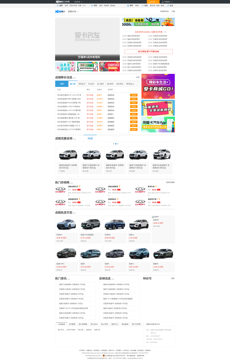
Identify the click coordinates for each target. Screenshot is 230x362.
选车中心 (114, 324)
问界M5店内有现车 (160, 70)
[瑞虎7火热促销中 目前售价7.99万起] (91, 147)
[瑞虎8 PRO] (66, 246)
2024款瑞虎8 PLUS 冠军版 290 (69, 103)
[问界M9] (115, 217)
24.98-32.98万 (158, 223)
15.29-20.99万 (86, 267)
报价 (101, 5)
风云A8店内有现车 (134, 67)
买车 (95, 5)
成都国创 (111, 95)
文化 (171, 5)
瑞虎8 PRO (60, 264)
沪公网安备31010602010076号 (115, 356)
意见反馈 (141, 350)
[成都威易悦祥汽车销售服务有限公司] (60, 199)
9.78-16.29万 (109, 267)
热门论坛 (94, 324)
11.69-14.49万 (158, 267)
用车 (131, 5)
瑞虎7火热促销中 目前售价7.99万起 (72, 284)
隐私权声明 (140, 356)
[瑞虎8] (115, 246)
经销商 (106, 5)
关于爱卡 (82, 350)
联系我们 (97, 350)
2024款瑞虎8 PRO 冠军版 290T (69, 99)
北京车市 (77, 2)
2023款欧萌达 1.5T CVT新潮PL (69, 129)
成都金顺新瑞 (113, 186)
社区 (146, 5)
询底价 (134, 95)
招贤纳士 (89, 350)
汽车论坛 (126, 350)
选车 (61, 5)
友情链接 (61, 324)
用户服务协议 (131, 356)
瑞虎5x (131, 264)
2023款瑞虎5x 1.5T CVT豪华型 (69, 110)
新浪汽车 (97, 330)
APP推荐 (72, 324)
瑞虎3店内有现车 (133, 39)
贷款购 (112, 5)
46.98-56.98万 (110, 238)
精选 (162, 5)
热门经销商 (83, 324)
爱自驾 (152, 5)
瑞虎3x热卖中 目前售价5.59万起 (71, 303)
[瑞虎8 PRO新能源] (90, 217)
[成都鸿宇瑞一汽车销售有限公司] (140, 199)
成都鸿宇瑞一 (153, 199)
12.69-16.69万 (61, 267)
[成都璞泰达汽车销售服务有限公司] (100, 199)
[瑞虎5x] (139, 246)
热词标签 (125, 324)
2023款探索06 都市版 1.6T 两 (68, 118)
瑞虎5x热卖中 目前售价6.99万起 (115, 308)
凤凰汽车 (89, 330)
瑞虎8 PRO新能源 (87, 235)
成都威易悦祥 (73, 199)
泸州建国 (62, 171)
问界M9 (107, 235)
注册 (173, 11)
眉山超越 (85, 171)
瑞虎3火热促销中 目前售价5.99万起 (72, 313)
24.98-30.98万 (61, 238)
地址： (148, 330)
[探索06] (163, 246)
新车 (66, 5)
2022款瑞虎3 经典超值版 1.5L (68, 114)
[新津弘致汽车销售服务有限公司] (140, 186)
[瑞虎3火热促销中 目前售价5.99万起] (161, 147)
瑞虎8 (107, 264)
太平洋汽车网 (70, 330)
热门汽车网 (136, 324)
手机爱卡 (148, 350)
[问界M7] (155, 217)
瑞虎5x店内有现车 (134, 64)
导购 (71, 5)
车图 (79, 5)
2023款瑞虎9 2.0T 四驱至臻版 (68, 122)
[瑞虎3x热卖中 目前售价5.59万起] (68, 147)
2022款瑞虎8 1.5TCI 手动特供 (68, 106)
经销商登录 (164, 11)
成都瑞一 (111, 114)
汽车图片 (119, 350)
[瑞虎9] (90, 246)
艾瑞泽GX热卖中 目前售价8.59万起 (72, 289)
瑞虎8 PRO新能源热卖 (161, 64)
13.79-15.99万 (86, 238)
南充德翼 (132, 171)
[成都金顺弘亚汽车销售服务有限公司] (60, 186)
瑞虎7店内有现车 (133, 36)
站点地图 (133, 350)
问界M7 (156, 220)
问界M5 (59, 235)
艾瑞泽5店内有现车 (89, 57)
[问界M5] (66, 217)
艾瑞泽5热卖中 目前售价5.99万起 (71, 294)
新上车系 (104, 324)
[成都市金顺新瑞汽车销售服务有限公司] (100, 186)
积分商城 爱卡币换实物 (148, 51)
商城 (137, 5)
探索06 (155, 264)
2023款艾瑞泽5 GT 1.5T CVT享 (69, 95)
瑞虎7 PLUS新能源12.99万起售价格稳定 (118, 299)
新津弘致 (151, 186)
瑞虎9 (83, 264)
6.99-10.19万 (133, 267)
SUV (84, 5)
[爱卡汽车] (62, 1)
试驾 (75, 5)
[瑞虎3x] (139, 217)
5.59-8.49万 (133, 238)
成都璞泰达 (112, 199)
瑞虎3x (131, 235)
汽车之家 (80, 330)
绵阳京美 (109, 171)
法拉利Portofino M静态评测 (148, 32)
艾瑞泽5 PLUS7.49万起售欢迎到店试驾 (73, 308)
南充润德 (155, 171)
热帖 (158, 5)
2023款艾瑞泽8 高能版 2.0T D (68, 126)
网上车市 (61, 330)
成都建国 (111, 118)
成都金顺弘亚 (73, 186)
